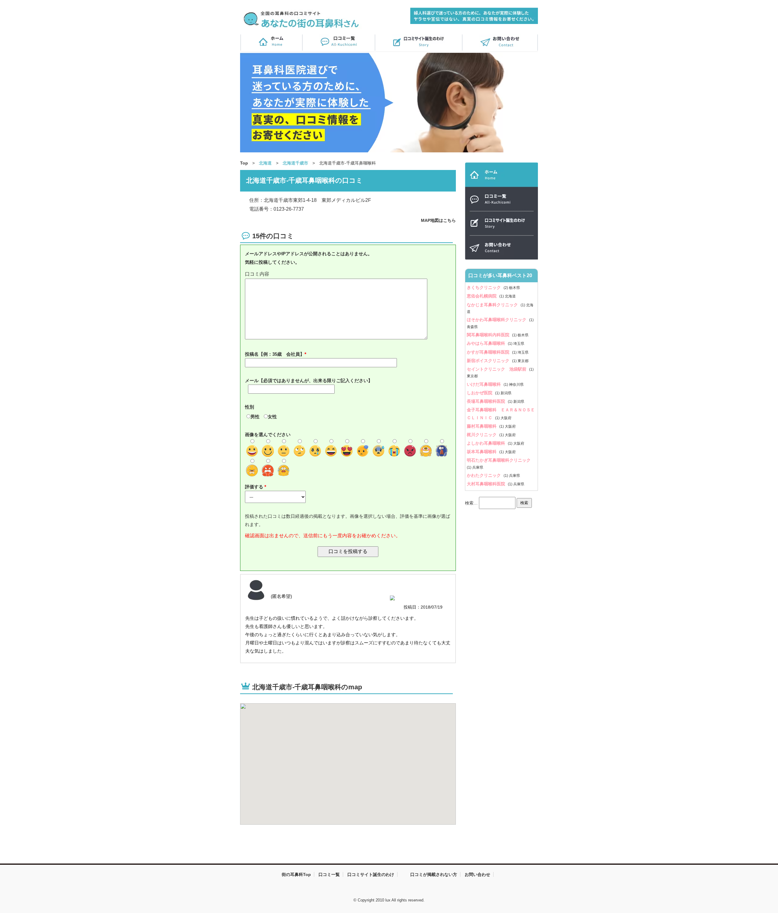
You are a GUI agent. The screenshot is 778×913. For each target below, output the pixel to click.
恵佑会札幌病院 (482, 296)
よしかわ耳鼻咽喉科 (486, 443)
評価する (254, 486)
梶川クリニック (482, 434)
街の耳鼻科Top (296, 874)
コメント (348, 274)
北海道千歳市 (295, 163)
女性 (272, 416)
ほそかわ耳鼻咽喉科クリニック (497, 319)
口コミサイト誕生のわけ (370, 874)
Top (244, 163)
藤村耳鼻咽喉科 (482, 426)
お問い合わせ (477, 874)
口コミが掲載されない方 (433, 874)
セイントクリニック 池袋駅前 (497, 369)
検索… (471, 502)
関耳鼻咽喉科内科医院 (489, 334)
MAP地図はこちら (438, 220)
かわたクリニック (484, 475)
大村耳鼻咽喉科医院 (486, 483)
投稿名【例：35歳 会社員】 (275, 354)
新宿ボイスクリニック (489, 360)
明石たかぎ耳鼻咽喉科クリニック (499, 460)
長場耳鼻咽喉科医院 (486, 401)
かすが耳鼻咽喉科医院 (489, 352)
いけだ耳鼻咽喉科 (484, 384)
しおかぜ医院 (480, 392)
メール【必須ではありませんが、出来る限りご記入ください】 (309, 380)
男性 (255, 416)
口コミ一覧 (329, 874)
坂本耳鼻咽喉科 (482, 451)
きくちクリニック (484, 287)
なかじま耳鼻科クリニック (493, 304)
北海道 (265, 163)
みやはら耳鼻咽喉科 (486, 343)
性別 (249, 406)
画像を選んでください (268, 434)
